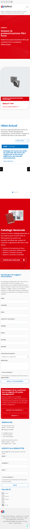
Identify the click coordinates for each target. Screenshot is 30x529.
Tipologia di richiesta (8, 353)
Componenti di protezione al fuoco (15, 11)
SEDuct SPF (8, 103)
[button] (12, 192)
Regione (3, 346)
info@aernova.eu (8, 433)
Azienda (3, 326)
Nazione (3, 339)
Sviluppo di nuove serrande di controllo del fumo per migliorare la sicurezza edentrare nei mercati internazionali (15, 154)
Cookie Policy (17, 523)
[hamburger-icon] (27, 7)
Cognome (4, 305)
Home (2, 11)
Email (2, 312)
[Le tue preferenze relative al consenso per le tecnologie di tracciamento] (27, 526)
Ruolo (3, 332)
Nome (2, 298)
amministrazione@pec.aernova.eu (12, 521)
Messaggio (4, 360)
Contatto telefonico (8, 319)
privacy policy (5, 377)
